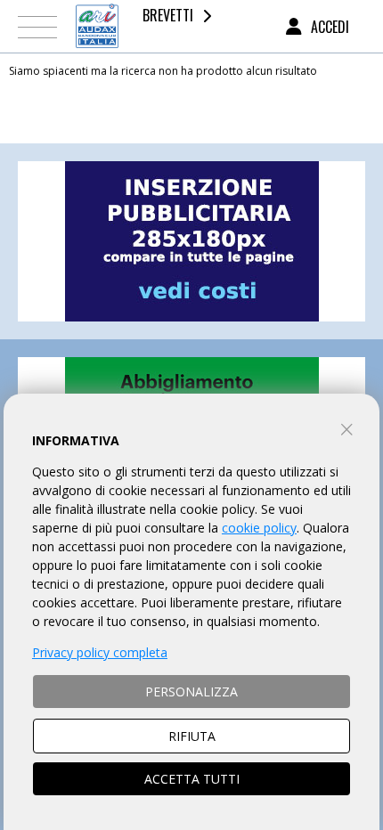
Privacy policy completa (99, 652)
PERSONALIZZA (191, 691)
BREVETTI (168, 15)
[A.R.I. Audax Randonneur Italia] (97, 26)
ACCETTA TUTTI (192, 778)
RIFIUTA (192, 736)
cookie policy (259, 527)
